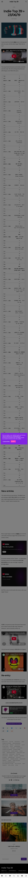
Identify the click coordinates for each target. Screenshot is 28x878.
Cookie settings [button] (6, 441)
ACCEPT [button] (13, 441)
